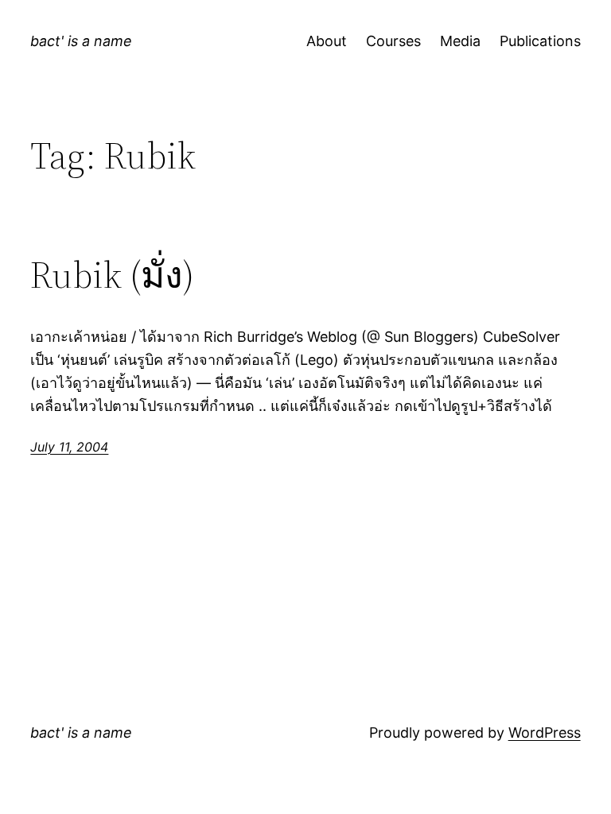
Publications (540, 41)
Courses (393, 41)
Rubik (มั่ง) (112, 275)
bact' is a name (81, 41)
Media (460, 41)
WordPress (544, 732)
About (326, 41)
